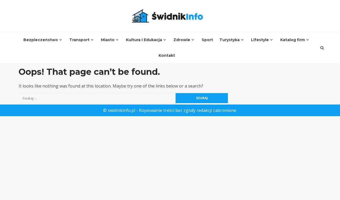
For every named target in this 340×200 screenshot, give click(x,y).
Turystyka (229, 39)
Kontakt (167, 55)
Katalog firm (292, 39)
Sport (207, 39)
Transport (79, 39)
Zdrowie (181, 39)
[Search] (322, 48)
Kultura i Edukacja (144, 39)
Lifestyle (260, 39)
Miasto (107, 39)
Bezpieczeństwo (40, 39)
